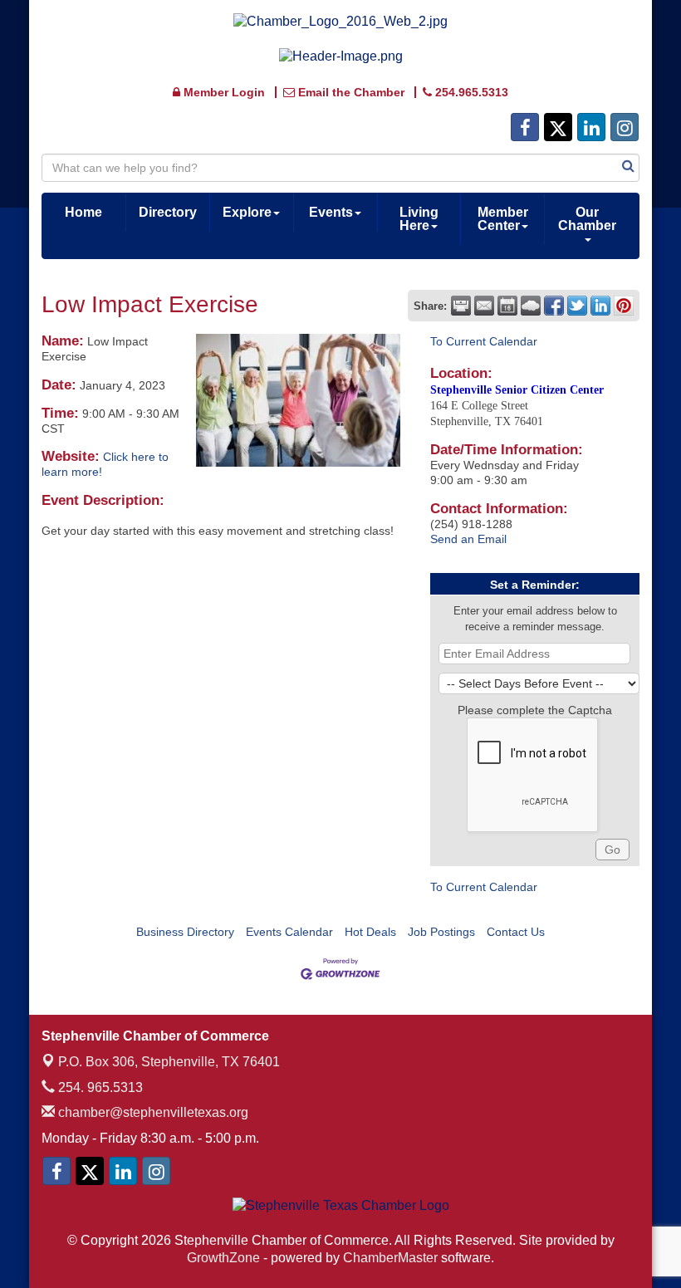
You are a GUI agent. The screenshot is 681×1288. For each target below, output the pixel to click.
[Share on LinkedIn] (600, 306)
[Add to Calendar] (507, 306)
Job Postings (441, 931)
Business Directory (185, 931)
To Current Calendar (483, 341)
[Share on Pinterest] (624, 306)
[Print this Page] (461, 306)
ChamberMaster (390, 1258)
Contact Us (516, 931)
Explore (247, 212)
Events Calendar (289, 931)
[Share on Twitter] (577, 306)
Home (83, 212)
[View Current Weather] (531, 306)
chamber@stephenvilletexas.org (151, 1112)
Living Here (418, 219)
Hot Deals (370, 931)
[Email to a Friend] (484, 306)
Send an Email (468, 539)
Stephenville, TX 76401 (169, 1062)
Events (331, 212)
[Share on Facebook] (554, 306)
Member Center (503, 219)
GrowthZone (223, 1258)
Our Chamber (587, 219)
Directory (168, 212)
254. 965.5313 (99, 1087)
